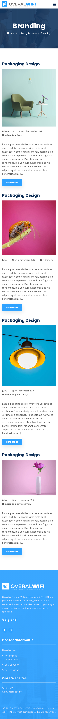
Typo (19, 135)
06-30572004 (12, 664)
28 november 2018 (33, 131)
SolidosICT (7, 688)
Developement (24, 504)
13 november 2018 (26, 260)
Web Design (22, 394)
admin (10, 131)
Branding (11, 135)
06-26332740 (12, 670)
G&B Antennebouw (12, 691)
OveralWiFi (25, 708)
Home (10, 33)
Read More (12, 182)
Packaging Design (21, 64)
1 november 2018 (26, 390)
